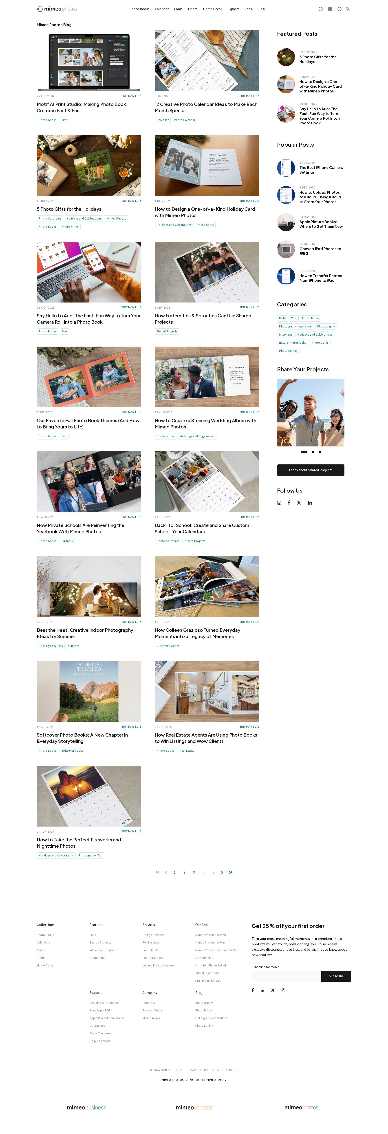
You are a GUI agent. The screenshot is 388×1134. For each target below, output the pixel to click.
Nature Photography (292, 343)
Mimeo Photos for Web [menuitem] (210, 935)
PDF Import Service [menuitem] (208, 981)
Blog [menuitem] (199, 992)
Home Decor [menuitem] (45, 965)
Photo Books (139, 9)
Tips (294, 318)
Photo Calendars (50, 218)
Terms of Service (224, 1070)
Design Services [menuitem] (154, 935)
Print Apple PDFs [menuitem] (101, 1010)
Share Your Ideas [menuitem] (101, 1033)
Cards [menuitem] (41, 950)
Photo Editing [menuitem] (204, 1026)
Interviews (285, 334)
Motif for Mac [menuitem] (204, 958)
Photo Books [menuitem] (45, 935)
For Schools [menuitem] (151, 950)
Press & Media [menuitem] (152, 1010)
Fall (64, 436)
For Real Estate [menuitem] (153, 958)
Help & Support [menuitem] (100, 1041)
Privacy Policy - (198, 1070)
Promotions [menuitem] (97, 958)
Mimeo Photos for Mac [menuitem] (210, 942)
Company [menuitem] (150, 992)
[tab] (304, 452)
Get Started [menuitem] (98, 1026)
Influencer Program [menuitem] (102, 950)
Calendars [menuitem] (43, 942)
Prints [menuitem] (41, 958)
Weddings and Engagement (198, 436)
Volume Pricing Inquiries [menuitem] (158, 965)
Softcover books (72, 751)
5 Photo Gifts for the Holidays (69, 209)
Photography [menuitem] (204, 1003)
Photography (326, 326)
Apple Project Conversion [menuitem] (107, 1018)
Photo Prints (70, 227)
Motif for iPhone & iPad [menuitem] (210, 965)
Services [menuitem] (149, 924)
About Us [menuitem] (149, 1003)
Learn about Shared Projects (311, 470)
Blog (261, 9)
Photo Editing (288, 351)
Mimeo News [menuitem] (151, 1018)
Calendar (162, 9)
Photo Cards (205, 225)
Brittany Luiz (131, 96)
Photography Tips (51, 646)
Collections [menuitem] (46, 924)
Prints (193, 9)
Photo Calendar (184, 120)
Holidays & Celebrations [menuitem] (211, 1018)
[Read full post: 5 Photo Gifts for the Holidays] (89, 165)
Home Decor (212, 9)
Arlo (64, 331)
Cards (178, 9)
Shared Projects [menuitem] (100, 942)
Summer (73, 646)
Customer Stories (168, 646)
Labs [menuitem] (93, 935)
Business (67, 541)
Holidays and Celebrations (84, 218)
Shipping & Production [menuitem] (104, 1003)
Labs (248, 9)
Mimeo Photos (116, 218)
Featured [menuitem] (96, 924)
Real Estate (187, 751)
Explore (233, 9)
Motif (65, 120)
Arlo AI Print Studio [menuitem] (207, 973)
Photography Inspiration (295, 326)
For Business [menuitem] (151, 942)
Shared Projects (167, 331)
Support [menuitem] (96, 992)
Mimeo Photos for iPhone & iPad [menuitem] (216, 950)
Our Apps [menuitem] (202, 924)
